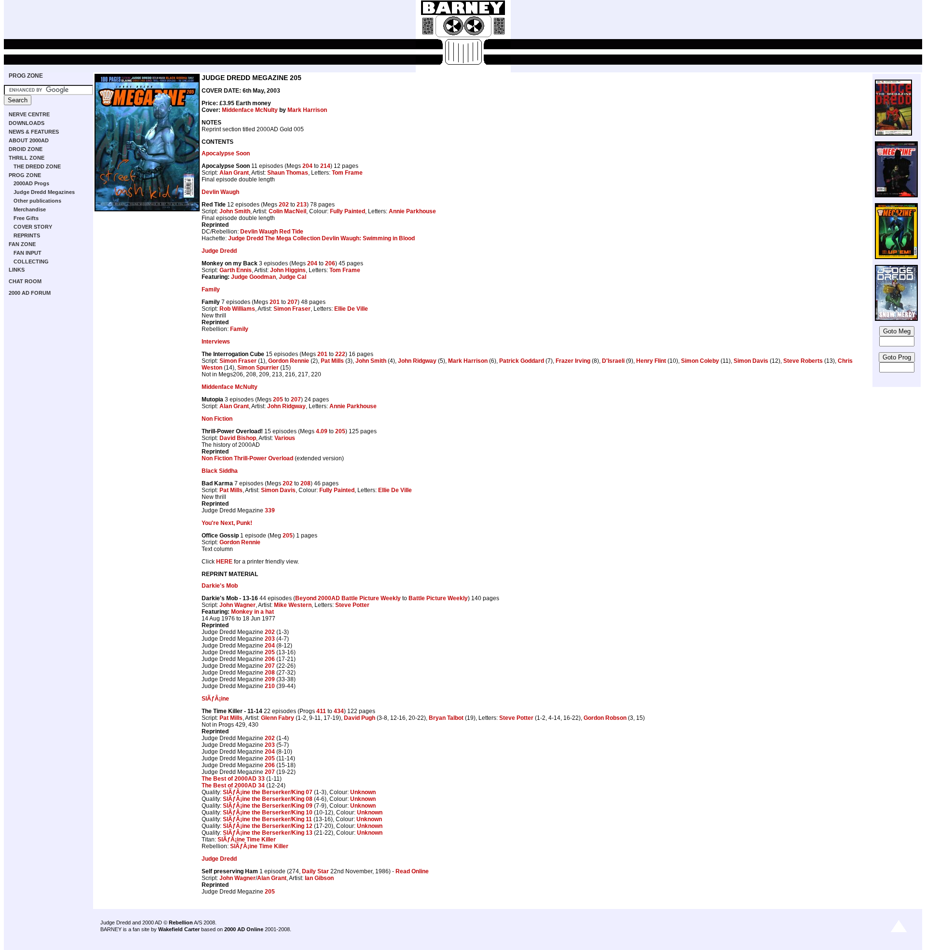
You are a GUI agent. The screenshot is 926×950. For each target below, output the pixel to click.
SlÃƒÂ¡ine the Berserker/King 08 (268, 799)
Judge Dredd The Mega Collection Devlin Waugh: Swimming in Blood (321, 238)
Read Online (412, 871)
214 (325, 166)
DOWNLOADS (26, 123)
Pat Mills (332, 361)
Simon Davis (751, 361)
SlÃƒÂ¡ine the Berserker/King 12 (268, 826)
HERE (224, 561)
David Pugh (359, 718)
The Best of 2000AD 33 (233, 778)
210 (270, 686)
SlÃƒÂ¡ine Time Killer (247, 839)
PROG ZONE (26, 75)
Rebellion (181, 922)
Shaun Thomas (287, 172)
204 (307, 166)
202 (284, 204)
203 (270, 638)
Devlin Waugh (220, 192)
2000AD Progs (31, 183)
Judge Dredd (219, 251)
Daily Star (315, 871)
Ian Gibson (319, 878)
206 (330, 263)
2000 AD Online (243, 929)
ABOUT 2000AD (29, 140)
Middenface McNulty (250, 110)
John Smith (234, 211)
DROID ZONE (25, 149)
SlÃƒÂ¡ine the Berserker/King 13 (268, 832)
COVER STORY (33, 227)
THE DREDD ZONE (37, 166)
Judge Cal (292, 277)
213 (302, 204)
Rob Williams (237, 308)
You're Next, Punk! (227, 523)
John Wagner (237, 605)
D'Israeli (613, 361)
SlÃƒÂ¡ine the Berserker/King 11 (267, 819)
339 (270, 510)
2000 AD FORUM (30, 293)
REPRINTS (27, 235)
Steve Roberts (803, 361)
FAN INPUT (27, 253)
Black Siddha (220, 471)
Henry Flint (651, 361)
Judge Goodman (253, 277)
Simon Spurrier (258, 367)
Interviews (216, 341)
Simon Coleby (700, 361)
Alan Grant (234, 172)
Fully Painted (347, 211)
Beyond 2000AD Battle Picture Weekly (348, 598)
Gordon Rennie (288, 361)
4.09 (321, 431)
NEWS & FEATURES (34, 132)
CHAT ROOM (25, 281)
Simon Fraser (292, 308)
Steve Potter (352, 605)
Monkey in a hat (252, 611)
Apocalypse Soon (226, 153)
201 (275, 302)
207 (292, 302)
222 (340, 354)
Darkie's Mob (220, 585)
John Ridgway (417, 361)
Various (284, 438)
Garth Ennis (235, 270)
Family (211, 289)
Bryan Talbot (446, 718)
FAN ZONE (22, 244)
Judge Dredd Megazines (44, 192)
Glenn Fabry (277, 718)
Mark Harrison (307, 110)
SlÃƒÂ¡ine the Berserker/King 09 (268, 805)
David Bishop (237, 438)
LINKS (17, 270)
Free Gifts (26, 218)
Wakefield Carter (179, 929)
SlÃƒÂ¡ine (215, 698)
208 (305, 483)
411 (321, 711)
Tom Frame (347, 172)
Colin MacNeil (287, 211)
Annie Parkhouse (412, 211)
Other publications (37, 201)
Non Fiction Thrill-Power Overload (247, 458)
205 (278, 399)
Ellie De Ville (351, 308)
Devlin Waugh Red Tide (271, 231)
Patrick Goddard (521, 361)
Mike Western (293, 605)
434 (339, 711)
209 (270, 679)
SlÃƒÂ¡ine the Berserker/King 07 (268, 792)
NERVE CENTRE (29, 114)
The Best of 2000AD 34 (233, 785)
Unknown (363, 792)
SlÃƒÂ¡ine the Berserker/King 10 (268, 812)
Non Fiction (217, 418)
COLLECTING (31, 261)
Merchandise (30, 209)
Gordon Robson (605, 718)
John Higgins (288, 270)
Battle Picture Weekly (438, 598)
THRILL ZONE (26, 158)
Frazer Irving (573, 361)
